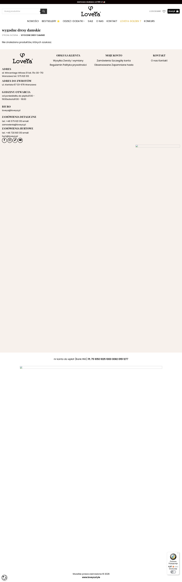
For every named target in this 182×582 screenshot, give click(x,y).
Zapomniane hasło (122, 64)
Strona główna (10, 35)
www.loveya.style (91, 577)
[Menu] (177, 553)
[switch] (173, 571)
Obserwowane (102, 64)
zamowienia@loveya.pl (14, 124)
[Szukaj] (43, 11)
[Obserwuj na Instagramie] (9, 140)
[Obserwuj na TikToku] (15, 140)
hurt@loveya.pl (10, 136)
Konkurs (149, 21)
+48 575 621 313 (14, 121)
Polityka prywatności (75, 64)
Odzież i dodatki (73, 21)
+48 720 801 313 (14, 132)
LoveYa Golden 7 (130, 21)
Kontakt (112, 21)
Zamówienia (104, 60)
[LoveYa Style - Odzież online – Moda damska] (91, 11)
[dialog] (4, 578)
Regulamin (56, 64)
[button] (155, 11)
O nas (100, 21)
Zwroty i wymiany (73, 60)
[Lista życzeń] (164, 11)
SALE (90, 21)
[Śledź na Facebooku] (4, 140)
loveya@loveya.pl (11, 110)
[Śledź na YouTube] (20, 140)
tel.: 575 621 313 (21, 76)
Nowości (33, 21)
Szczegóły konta (121, 60)
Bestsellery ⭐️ (51, 21)
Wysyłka (58, 60)
